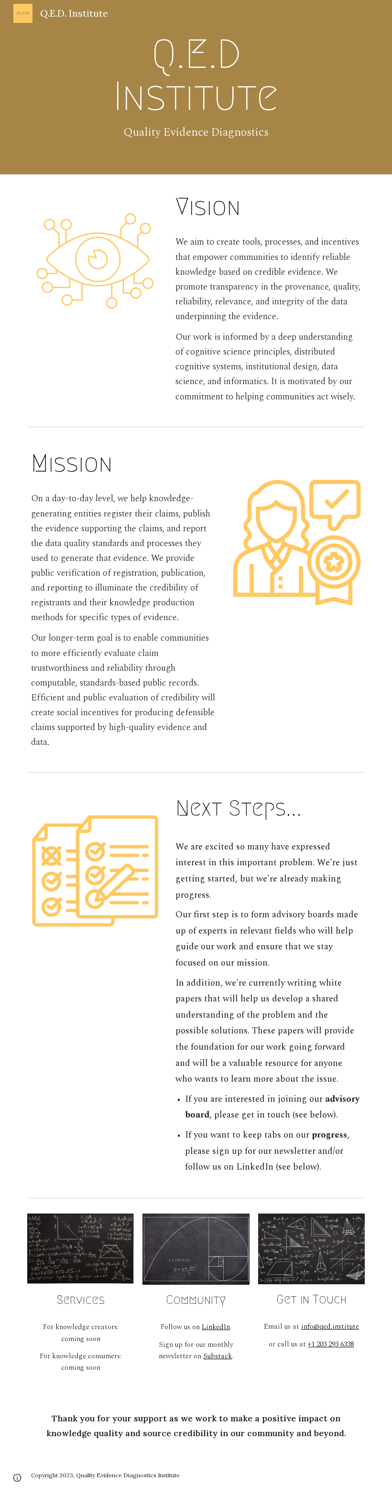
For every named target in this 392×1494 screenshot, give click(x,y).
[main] (196, 87)
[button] (17, 1477)
